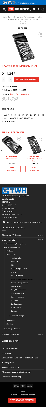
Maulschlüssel (16, 286)
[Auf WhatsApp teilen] (4, 99)
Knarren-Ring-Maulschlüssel (29, 19)
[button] (4, 9)
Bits (12, 265)
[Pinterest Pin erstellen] (17, 99)
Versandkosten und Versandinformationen (20, 358)
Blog (23, 391)
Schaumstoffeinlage (16, 316)
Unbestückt (11, 320)
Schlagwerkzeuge (17, 293)
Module (39, 17)
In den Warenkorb (26, 79)
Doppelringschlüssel (19, 269)
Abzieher (14, 262)
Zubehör (10, 324)
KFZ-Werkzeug (17, 276)
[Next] (44, 155)
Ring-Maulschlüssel (18, 290)
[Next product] (20, 23)
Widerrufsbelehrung (10, 367)
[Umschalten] (42, 235)
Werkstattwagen (30, 17)
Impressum (6, 353)
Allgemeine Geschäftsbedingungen (16, 372)
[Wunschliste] (34, 9)
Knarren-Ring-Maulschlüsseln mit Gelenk (34, 159)
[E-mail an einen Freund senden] (13, 99)
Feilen (13, 272)
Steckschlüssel (16, 304)
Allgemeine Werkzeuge (11, 235)
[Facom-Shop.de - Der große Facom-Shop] (19, 9)
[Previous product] (25, 23)
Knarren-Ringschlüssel (19, 283)
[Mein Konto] (38, 9)
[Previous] (1, 155)
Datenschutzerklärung (11, 376)
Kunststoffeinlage (13, 19)
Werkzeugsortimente (12, 329)
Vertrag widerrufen (10, 348)
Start (4, 17)
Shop (9, 17)
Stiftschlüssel (16, 307)
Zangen (14, 311)
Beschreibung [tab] (8, 109)
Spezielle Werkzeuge (10, 334)
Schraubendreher (17, 297)
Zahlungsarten (8, 362)
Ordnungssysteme (17, 17)
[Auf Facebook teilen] (9, 99)
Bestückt (10, 251)
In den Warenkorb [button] (11, 169)
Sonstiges (14, 300)
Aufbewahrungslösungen (13, 244)
